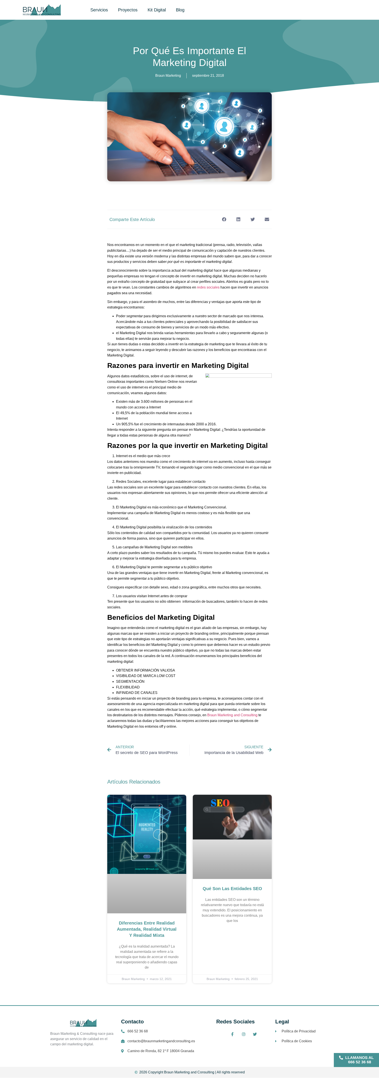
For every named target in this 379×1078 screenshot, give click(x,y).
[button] (356, 1060)
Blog (180, 9)
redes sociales (208, 287)
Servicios (99, 9)
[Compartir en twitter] (252, 219)
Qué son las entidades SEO (232, 888)
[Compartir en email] (267, 219)
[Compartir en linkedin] (238, 219)
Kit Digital (157, 9)
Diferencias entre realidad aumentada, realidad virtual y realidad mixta (147, 929)
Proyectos (128, 9)
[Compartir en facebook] (224, 219)
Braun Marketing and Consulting (232, 715)
